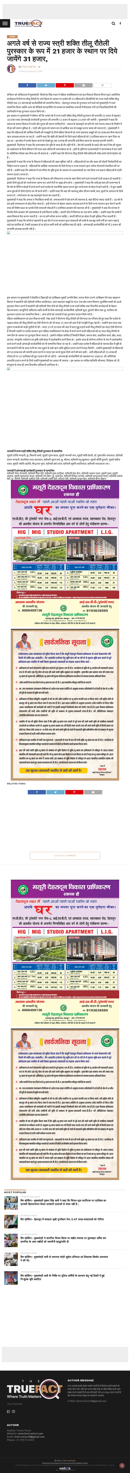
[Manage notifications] (122, 1465)
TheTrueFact (29, 66)
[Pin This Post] (65, 84)
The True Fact (68, 1460)
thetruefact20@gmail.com (29, 1436)
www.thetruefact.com (30, 1433)
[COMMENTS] (102, 84)
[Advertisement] (65, 11)
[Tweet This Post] (46, 84)
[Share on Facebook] (27, 84)
